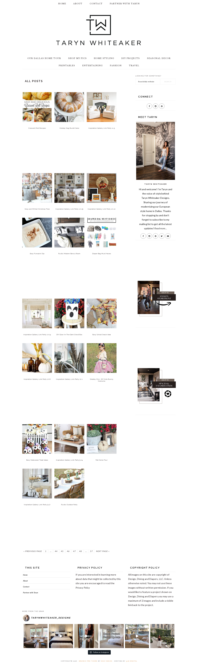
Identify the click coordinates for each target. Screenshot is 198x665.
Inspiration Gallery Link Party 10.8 (37, 379)
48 (80, 551)
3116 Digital (131, 661)
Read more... (160, 228)
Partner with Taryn (30, 593)
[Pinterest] (161, 106)
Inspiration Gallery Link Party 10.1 (69, 379)
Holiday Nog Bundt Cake (69, 128)
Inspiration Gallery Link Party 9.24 (69, 460)
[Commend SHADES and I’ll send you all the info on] (36, 636)
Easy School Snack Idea (101, 335)
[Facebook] (149, 106)
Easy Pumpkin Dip (37, 254)
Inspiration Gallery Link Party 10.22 (102, 209)
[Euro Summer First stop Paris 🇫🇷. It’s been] (162, 636)
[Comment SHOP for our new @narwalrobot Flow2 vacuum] (137, 636)
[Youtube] (168, 236)
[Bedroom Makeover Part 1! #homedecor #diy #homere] (61, 636)
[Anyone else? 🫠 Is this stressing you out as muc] (112, 636)
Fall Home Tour (101, 460)
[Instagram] (155, 106)
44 (56, 551)
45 (62, 551)
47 (74, 551)
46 (68, 551)
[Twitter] (161, 236)
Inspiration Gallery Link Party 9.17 (37, 505)
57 (91, 551)
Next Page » (103, 551)
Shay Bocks (106, 661)
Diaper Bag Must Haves (101, 254)
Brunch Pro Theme (88, 661)
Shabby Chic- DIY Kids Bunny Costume (101, 380)
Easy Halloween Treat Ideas (37, 460)
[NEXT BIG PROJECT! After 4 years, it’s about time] (86, 636)
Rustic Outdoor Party (69, 505)
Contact (26, 587)
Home (25, 575)
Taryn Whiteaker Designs (99, 30)
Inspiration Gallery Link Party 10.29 (69, 209)
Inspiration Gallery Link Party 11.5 (101, 128)
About (25, 581)
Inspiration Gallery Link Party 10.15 (37, 335)
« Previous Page (33, 551)
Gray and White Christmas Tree (37, 209)
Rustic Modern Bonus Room (69, 254)
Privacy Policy (83, 587)
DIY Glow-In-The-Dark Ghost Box (69, 335)
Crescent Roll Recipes (37, 128)
